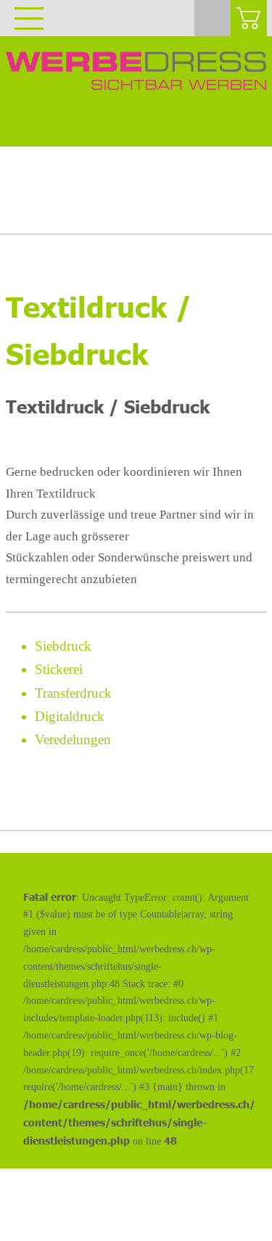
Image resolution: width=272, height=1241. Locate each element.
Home (32, 194)
